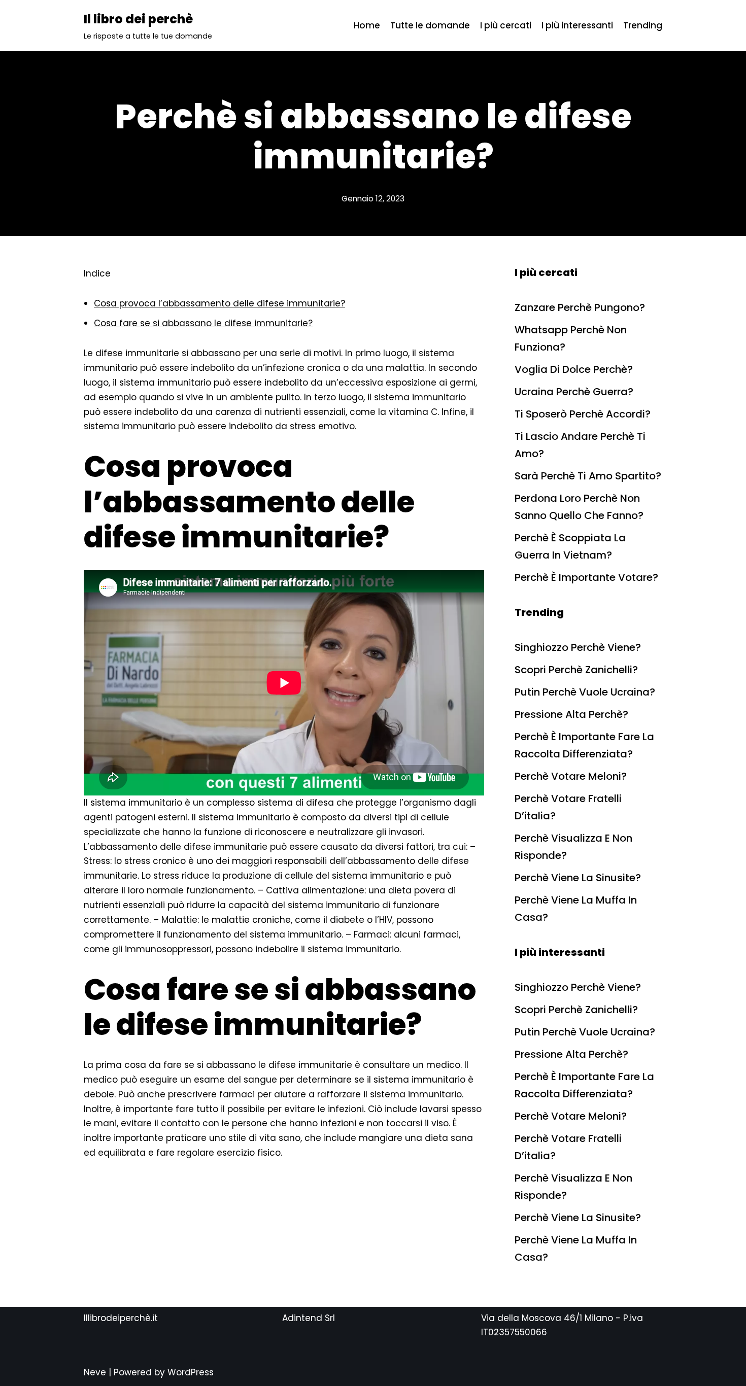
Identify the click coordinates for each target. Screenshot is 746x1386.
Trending (642, 25)
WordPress (190, 1372)
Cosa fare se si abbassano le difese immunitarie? (203, 323)
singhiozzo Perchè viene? (578, 647)
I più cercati (505, 25)
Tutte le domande (430, 25)
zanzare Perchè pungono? (580, 307)
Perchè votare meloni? (571, 776)
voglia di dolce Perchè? (574, 369)
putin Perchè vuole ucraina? (585, 692)
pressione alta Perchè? (571, 714)
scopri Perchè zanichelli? (576, 670)
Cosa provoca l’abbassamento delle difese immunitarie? (219, 303)
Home (367, 25)
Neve (95, 1372)
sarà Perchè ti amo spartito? (588, 476)
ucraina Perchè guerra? (574, 392)
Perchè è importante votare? (586, 577)
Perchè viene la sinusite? (578, 878)
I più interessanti (577, 25)
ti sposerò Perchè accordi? (583, 414)
